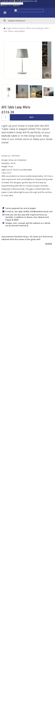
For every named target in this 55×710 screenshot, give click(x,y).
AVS (46, 28)
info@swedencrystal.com (26, 1)
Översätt (16, 5)
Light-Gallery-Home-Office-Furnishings (25, 28)
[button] (51, 13)
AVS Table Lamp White (14, 31)
